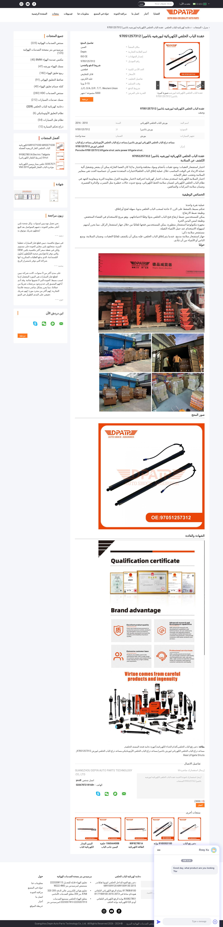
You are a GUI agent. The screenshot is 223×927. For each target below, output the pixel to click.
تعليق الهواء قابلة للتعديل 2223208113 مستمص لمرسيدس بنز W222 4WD (68, 884)
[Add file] (215, 921)
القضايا (156, 13)
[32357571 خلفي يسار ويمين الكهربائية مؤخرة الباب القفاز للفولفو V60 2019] (60, 166)
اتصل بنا (135, 13)
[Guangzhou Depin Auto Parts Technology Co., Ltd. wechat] (46, 324)
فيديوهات (68, 13)
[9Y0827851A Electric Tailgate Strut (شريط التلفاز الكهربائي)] (60, 156)
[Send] (158, 921)
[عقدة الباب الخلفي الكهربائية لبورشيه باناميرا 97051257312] (182, 61)
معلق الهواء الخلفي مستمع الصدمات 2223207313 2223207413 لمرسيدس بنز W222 (67, 900)
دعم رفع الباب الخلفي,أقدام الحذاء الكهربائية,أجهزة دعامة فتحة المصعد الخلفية (161, 746)
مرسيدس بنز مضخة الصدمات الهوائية (43, 49)
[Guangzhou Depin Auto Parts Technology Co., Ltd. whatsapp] (55, 324)
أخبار (146, 13)
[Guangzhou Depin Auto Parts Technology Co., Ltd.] (183, 14)
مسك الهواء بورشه (53, 66)
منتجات (55, 13)
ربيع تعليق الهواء (54, 73)
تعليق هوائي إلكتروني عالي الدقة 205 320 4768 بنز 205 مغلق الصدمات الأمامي (67, 892)
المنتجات (197, 27)
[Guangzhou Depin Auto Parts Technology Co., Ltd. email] (63, 324)
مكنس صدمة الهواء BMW (49, 59)
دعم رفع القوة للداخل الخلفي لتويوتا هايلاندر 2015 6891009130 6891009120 (116, 884)
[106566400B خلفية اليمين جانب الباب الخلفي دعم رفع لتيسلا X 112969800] (109, 829)
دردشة (85, 99)
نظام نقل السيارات (53, 119)
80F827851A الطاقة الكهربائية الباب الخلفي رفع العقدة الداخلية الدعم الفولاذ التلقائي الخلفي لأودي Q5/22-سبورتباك (136, 845)
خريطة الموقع (36, 906)
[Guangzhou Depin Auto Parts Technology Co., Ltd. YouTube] (28, 4)
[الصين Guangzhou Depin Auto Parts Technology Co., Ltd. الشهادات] (27, 196)
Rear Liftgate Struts (194, 755)
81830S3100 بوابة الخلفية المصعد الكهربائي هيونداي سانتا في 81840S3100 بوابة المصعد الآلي (163, 845)
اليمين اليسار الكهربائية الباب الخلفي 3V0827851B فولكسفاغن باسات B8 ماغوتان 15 (86, 845)
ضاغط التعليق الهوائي (51, 79)
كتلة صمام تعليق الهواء (51, 86)
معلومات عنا (83, 13)
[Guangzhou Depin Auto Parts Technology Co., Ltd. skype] (37, 323)
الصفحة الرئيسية (39, 13)
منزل (205, 27)
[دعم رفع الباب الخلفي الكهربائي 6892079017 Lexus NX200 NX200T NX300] (189, 829)
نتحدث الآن (185, 3)
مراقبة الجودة (120, 13)
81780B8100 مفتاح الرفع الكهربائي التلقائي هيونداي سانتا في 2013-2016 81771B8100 (115, 892)
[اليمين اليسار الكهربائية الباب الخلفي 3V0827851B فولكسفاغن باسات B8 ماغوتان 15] (86, 829)
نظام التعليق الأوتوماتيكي (50, 113)
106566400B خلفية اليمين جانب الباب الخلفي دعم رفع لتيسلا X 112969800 (109, 845)
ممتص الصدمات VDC (51, 93)
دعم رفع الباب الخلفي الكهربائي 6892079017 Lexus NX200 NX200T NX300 (189, 845)
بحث (141, 4)
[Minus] (159, 850)
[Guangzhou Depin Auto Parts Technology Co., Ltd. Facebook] (34, 4)
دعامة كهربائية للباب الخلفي (178, 27)
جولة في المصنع (101, 13)
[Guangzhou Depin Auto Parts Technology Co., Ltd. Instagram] (21, 4)
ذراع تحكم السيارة (53, 126)
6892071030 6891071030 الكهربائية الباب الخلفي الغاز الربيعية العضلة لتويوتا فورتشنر (37, 148)
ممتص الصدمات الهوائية (50, 43)
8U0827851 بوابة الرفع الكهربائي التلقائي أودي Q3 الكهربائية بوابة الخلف (116, 900)
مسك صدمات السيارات (50, 99)
